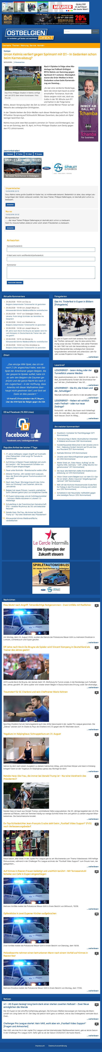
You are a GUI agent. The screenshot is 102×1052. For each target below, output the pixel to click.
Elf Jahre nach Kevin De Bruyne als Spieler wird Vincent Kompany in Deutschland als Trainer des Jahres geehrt (26, 333)
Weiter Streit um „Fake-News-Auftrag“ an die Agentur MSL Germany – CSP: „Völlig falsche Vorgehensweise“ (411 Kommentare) (77, 465)
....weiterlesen (93, 357)
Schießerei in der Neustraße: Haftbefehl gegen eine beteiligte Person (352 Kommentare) (76, 494)
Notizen (7, 51)
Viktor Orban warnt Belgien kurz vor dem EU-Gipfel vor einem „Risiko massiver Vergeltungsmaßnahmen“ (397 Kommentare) (77, 479)
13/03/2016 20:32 (12, 214)
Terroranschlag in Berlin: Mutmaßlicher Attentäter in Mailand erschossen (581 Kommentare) (77, 440)
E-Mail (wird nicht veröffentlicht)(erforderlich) (25, 255)
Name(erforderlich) (14, 246)
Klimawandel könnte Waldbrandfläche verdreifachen (27, 310)
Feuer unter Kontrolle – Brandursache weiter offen (26, 470)
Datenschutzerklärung (58, 1046)
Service (33, 46)
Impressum (40, 1046)
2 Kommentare (19, 62)
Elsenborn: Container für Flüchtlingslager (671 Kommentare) (76, 434)
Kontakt (40, 46)
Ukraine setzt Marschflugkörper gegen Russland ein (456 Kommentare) (77, 458)
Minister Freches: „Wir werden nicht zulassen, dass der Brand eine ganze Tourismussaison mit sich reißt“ (26, 476)
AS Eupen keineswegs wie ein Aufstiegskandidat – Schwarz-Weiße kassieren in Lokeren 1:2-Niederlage (26, 498)
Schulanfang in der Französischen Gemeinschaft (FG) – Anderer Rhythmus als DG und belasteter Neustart (26, 506)
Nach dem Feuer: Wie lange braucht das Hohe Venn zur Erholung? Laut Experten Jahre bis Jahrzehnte (25, 484)
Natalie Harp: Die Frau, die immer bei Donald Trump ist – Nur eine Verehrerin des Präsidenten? (26, 513)
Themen (15, 46)
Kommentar (11, 265)
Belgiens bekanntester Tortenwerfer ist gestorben (26, 304)
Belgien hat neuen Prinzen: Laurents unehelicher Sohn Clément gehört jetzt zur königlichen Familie (26, 491)
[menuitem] (7, 45)
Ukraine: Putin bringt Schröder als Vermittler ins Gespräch (25, 317)
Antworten (10, 204)
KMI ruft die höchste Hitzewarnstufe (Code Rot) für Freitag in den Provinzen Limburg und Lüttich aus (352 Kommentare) (77, 487)
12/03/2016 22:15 (12, 191)
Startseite (6, 46)
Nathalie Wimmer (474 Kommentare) (72, 453)
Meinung (24, 46)
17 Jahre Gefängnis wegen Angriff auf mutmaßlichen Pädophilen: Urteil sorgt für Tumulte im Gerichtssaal (26, 456)
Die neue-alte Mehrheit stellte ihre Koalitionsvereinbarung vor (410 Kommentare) (77, 472)
